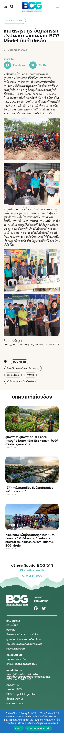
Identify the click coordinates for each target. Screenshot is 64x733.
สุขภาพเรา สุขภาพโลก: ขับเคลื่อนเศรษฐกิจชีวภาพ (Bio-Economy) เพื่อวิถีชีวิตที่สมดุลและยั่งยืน (31, 440)
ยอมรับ (18, 728)
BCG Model (19, 362)
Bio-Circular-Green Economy (23, 368)
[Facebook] (36, 608)
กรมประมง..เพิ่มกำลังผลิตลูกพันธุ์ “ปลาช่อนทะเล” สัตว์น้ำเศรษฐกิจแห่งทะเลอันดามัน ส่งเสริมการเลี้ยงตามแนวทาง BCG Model (30, 540)
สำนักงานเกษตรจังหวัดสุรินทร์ (21, 381)
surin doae (13, 375)
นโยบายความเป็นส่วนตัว (39, 728)
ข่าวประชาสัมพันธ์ (14, 20)
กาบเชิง (30, 375)
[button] (12, 6)
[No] (59, 720)
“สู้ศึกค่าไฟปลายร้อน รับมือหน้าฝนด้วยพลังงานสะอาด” (29, 489)
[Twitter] (44, 608)
